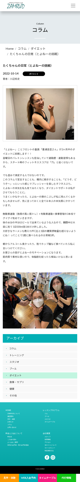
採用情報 (48, 439)
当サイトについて (51, 445)
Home (10, 48)
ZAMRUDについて (13, 413)
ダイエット (38, 48)
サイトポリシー (50, 448)
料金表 (9, 437)
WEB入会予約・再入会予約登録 (18, 445)
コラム (22, 48)
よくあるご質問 (12, 442)
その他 (13, 395)
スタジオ (14, 361)
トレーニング (16, 355)
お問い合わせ (11, 427)
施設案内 (10, 416)
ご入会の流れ (11, 439)
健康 (11, 388)
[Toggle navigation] (73, 5)
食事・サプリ (16, 382)
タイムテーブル (47, 477)
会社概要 (46, 433)
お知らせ (10, 422)
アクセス (48, 442)
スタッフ (48, 437)
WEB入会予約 (28, 477)
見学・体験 (10, 477)
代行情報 (66, 477)
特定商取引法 (49, 451)
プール (13, 368)
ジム (46, 413)
